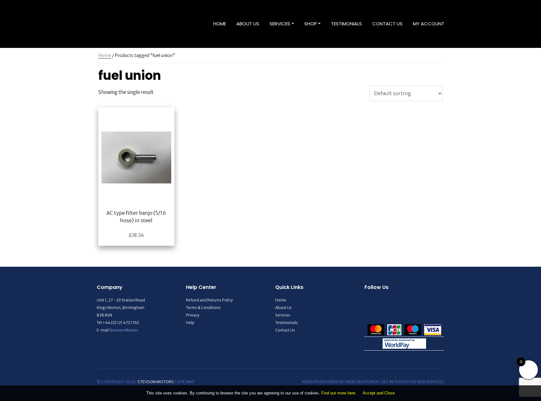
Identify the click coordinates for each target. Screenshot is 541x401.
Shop (310, 23)
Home (219, 23)
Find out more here (338, 393)
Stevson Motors (123, 330)
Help (190, 322)
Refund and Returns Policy (209, 300)
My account (428, 23)
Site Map (185, 381)
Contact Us (387, 23)
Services (280, 23)
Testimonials (346, 23)
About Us (247, 23)
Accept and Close (379, 393)
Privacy (192, 315)
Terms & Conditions (203, 307)
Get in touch (394, 381)
